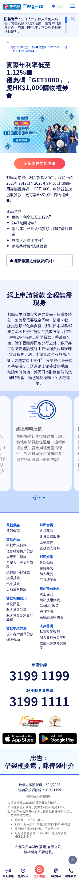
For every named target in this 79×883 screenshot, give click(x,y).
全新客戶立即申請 (40, 163)
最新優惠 (13, 525)
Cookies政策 (49, 605)
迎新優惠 (13, 531)
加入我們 (46, 574)
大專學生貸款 (16, 557)
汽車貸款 (13, 584)
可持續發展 (48, 579)
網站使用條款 (50, 600)
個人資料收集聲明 (53, 637)
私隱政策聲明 (50, 632)
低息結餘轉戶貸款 (19, 551)
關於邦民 (46, 568)
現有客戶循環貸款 (19, 634)
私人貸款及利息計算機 (19, 617)
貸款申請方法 (16, 628)
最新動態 (46, 562)
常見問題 (13, 604)
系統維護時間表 (51, 617)
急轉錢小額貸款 (18, 572)
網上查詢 (13, 640)
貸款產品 (13, 539)
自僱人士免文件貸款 (19, 564)
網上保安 (46, 594)
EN (61, 6)
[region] (35, 25)
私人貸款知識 (16, 610)
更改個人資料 (50, 548)
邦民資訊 (46, 557)
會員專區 (46, 531)
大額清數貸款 (16, 589)
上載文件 (46, 542)
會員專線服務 (50, 536)
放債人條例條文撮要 (53, 645)
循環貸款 (13, 578)
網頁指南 (46, 611)
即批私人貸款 (16, 545)
